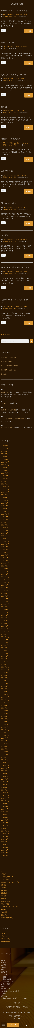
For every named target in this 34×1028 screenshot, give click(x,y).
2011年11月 (5, 700)
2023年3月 (4, 506)
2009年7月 (4, 776)
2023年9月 (4, 495)
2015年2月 (4, 601)
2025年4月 (4, 456)
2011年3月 (4, 722)
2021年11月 (5, 541)
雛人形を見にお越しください (9, 370)
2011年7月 (4, 711)
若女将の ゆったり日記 (9, 16)
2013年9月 (4, 640)
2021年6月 (4, 555)
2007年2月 (4, 855)
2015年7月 (4, 590)
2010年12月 (5, 730)
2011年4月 (4, 719)
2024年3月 (4, 478)
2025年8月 (4, 451)
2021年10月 (5, 544)
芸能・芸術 (5, 904)
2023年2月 (4, 508)
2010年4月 (4, 752)
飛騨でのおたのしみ (8, 918)
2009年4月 (4, 784)
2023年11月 (5, 489)
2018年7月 (4, 571)
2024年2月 (4, 481)
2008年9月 (4, 804)
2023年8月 (4, 497)
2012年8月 (4, 675)
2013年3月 (4, 656)
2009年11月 (5, 765)
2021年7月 (4, 552)
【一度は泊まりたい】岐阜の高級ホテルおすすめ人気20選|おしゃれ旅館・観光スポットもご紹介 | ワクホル (16, 394)
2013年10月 (5, 637)
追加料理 (4, 912)
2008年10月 (5, 801)
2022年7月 (4, 522)
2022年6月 (4, 525)
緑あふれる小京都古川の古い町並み (16, 267)
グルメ (3, 874)
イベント (5, 48)
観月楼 (3, 909)
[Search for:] (15, 341)
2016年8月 (4, 574)
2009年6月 (4, 779)
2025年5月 (4, 454)
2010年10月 (5, 735)
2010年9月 (4, 738)
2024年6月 (4, 470)
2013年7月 (4, 645)
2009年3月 (4, 787)
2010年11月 (5, 732)
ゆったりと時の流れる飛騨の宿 (9, 366)
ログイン (4, 933)
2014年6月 (4, 615)
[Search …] (25, 1025)
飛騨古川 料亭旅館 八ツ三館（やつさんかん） (16, 14)
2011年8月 (4, 708)
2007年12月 (5, 828)
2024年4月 (4, 476)
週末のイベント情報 (6, 428)
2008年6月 (4, 812)
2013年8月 (4, 642)
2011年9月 (4, 705)
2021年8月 (4, 549)
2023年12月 (5, 487)
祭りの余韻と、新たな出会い (9, 358)
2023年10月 (5, 492)
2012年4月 (4, 686)
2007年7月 (4, 842)
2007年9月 (4, 836)
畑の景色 (5, 235)
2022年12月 (5, 511)
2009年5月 (4, 782)
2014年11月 (5, 604)
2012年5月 (4, 683)
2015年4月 (4, 596)
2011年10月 (5, 702)
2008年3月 (4, 820)
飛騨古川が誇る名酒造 (10, 139)
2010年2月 (4, 757)
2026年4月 (4, 446)
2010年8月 (4, 741)
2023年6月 (4, 503)
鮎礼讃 (4, 107)
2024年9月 (4, 467)
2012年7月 (4, 678)
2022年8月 (4, 519)
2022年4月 (4, 530)
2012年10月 (5, 670)
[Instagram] (18, 1002)
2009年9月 (4, 771)
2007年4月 (4, 850)
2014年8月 (4, 610)
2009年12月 (5, 763)
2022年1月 (4, 536)
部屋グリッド (5, 915)
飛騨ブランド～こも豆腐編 (8, 410)
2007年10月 (5, 834)
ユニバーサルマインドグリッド (11, 882)
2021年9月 (4, 547)
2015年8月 (4, 588)
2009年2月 (4, 790)
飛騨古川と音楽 (7, 43)
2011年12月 (5, 697)
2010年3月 (4, 754)
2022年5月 (4, 528)
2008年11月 (5, 798)
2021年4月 (4, 560)
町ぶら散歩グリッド (8, 901)
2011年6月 (4, 713)
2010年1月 (4, 760)
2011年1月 (4, 727)
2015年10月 (5, 582)
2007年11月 (5, 831)
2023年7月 (4, 500)
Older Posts (5, 334)
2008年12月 (5, 795)
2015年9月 (4, 585)
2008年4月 (4, 817)
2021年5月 (4, 558)
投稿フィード (5, 936)
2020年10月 (5, 563)
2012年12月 (5, 664)
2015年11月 (5, 579)
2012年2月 (4, 691)
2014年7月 (4, 612)
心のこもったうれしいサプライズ (15, 75)
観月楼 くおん (5, 392)
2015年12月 (5, 577)
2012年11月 (5, 667)
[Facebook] (15, 1002)
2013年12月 (5, 631)
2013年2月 (4, 659)
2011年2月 (4, 724)
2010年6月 (4, 746)
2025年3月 (4, 459)
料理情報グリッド (7, 890)
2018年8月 (4, 569)
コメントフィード (7, 939)
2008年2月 (4, 823)
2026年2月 (4, 448)
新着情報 (4, 893)
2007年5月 (4, 847)
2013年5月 (4, 650)
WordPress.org (5, 941)
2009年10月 (5, 768)
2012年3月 (4, 689)
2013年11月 (5, 634)
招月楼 (3, 888)
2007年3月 (4, 853)
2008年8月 (4, 806)
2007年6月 (4, 845)
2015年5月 (4, 593)
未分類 (3, 896)
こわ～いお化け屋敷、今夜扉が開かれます (12, 419)
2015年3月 (4, 599)
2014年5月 (4, 618)
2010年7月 (4, 743)
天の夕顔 (3, 403)
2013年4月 (4, 653)
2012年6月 (4, 681)
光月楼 (3, 885)
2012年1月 (4, 694)
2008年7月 (4, 809)
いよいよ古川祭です (6, 362)
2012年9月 (4, 672)
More (28, 31)
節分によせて (5, 374)
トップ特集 (5, 879)
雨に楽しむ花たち (8, 171)
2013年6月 (4, 648)
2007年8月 (4, 839)
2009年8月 (4, 773)
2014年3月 (4, 623)
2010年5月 (4, 749)
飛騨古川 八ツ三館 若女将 (22, 428)
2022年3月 (4, 533)
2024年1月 (4, 484)
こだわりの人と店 (7, 877)
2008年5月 (4, 814)
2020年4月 (4, 566)
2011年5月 (4, 716)
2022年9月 (4, 517)
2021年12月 (5, 538)
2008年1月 (4, 825)
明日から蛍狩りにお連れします (14, 10)
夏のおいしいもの (9, 203)
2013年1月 (4, 661)
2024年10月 (5, 465)
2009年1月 (4, 793)
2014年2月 (4, 626)
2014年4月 (4, 620)
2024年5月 (4, 473)
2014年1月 (4, 629)
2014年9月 (4, 607)
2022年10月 (5, 514)
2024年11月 (5, 462)
